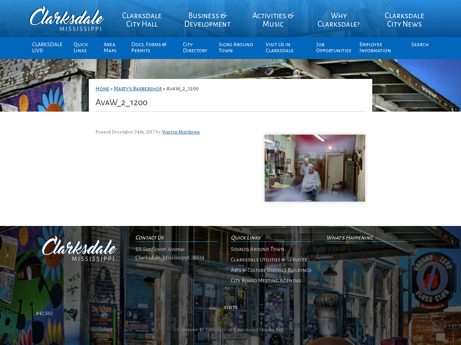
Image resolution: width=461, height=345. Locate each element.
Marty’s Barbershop (138, 88)
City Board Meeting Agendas (266, 280)
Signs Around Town (236, 47)
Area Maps (110, 47)
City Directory (195, 47)
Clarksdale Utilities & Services (269, 259)
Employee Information (375, 47)
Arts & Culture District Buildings (271, 270)
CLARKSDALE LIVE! (47, 47)
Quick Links (81, 47)
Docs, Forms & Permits (149, 47)
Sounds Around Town (257, 249)
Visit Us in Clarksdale (280, 47)
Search (420, 44)
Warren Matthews (181, 132)
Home (102, 88)
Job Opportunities (333, 47)
